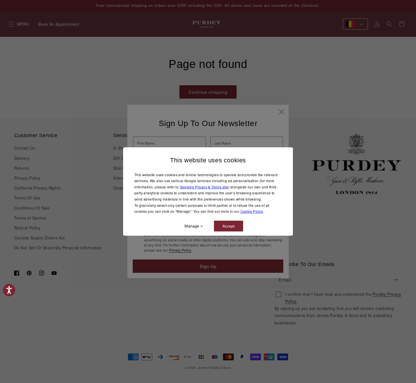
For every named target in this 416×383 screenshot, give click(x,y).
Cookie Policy (252, 211)
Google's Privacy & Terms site (204, 186)
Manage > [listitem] (194, 226)
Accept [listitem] (228, 226)
